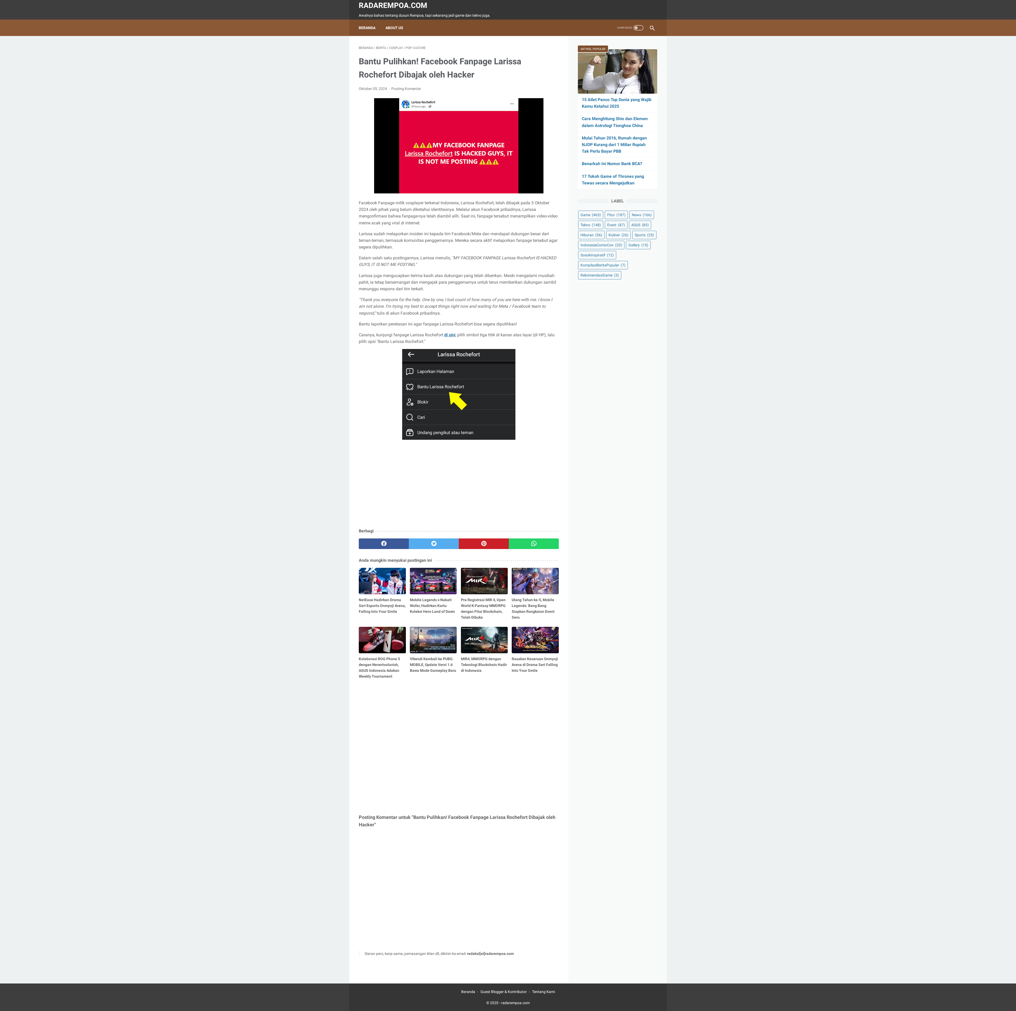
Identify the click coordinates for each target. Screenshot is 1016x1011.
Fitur (616, 215)
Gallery (638, 245)
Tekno (590, 225)
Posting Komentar (406, 89)
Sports (644, 235)
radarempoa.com (393, 5)
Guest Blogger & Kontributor (503, 992)
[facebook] (384, 543)
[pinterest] (484, 543)
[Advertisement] (459, 485)
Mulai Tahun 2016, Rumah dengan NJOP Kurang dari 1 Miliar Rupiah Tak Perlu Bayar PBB (614, 144)
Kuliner (618, 235)
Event (616, 225)
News (642, 215)
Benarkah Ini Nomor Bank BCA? (612, 163)
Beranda (367, 28)
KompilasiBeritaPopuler (602, 265)
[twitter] (434, 543)
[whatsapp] (534, 543)
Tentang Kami (543, 992)
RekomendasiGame (599, 275)
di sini (449, 334)
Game (590, 215)
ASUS (640, 225)
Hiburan (591, 235)
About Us (394, 28)
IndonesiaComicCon (601, 245)
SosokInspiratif (597, 255)
